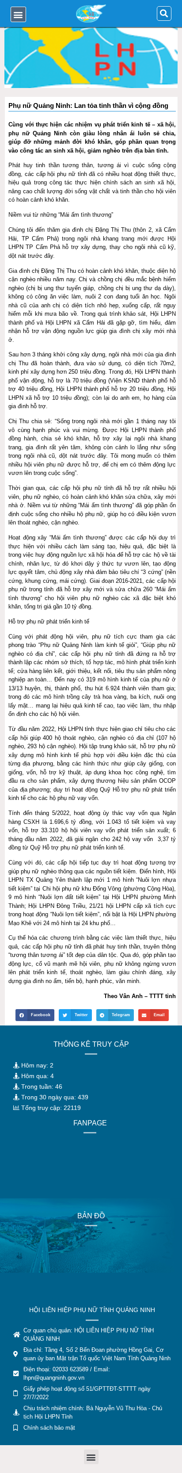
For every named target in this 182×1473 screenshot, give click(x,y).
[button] (18, 14)
